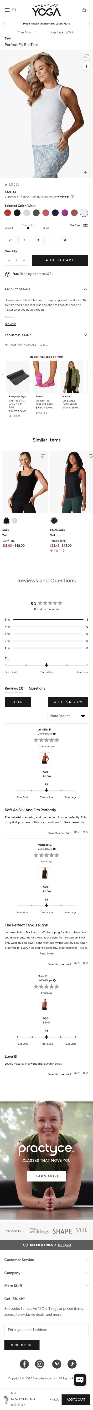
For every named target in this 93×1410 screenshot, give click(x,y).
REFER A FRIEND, (50, 1245)
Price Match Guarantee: (46, 23)
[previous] (4, 23)
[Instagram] (40, 1364)
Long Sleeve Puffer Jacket (69, 402)
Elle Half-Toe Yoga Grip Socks (45, 402)
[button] (12, 184)
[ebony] (6, 521)
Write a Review (71, 703)
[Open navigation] (7, 10)
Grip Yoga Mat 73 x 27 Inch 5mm (17, 403)
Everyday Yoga (17, 396)
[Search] (14, 10)
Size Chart (75, 225)
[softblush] (14, 521)
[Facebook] (24, 1364)
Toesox (40, 396)
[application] (80, 1379)
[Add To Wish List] (86, 57)
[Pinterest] (57, 1364)
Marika (66, 396)
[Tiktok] (72, 1364)
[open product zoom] (86, 66)
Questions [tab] (37, 689)
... (41, 32)
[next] (88, 23)
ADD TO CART (76, 1399)
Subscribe (22, 1345)
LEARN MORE (46, 1176)
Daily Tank (8, 538)
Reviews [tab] (14, 689)
